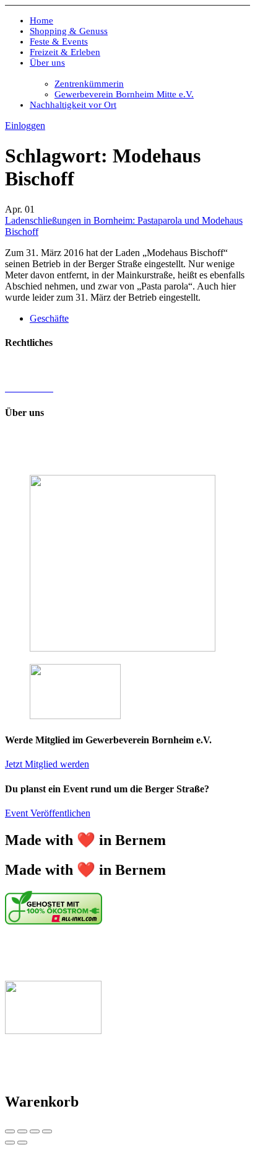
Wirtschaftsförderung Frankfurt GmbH (88, 954)
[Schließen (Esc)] (10, 1131)
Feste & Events (59, 41)
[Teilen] (22, 1131)
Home (41, 20)
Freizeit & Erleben (65, 52)
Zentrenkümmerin (89, 84)
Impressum (26, 366)
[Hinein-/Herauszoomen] (47, 1131)
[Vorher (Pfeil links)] (10, 1142)
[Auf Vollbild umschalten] (35, 1131)
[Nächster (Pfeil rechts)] (22, 1142)
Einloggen (25, 125)
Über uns (47, 63)
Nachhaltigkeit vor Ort (73, 105)
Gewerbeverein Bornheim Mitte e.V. (124, 94)
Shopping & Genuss (69, 31)
